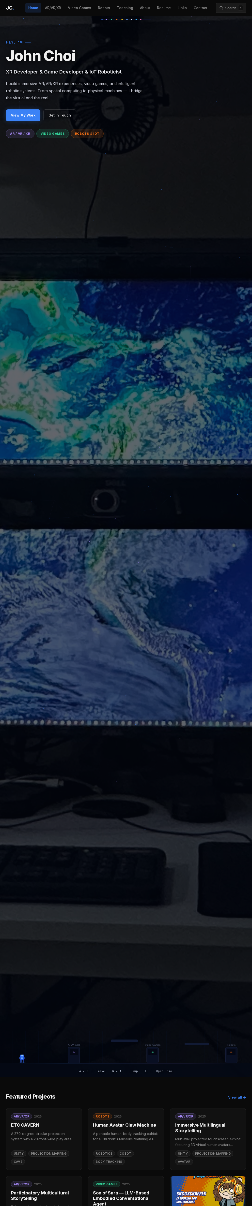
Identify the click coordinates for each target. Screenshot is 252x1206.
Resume (164, 8)
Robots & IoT (87, 133)
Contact (200, 8)
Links (182, 8)
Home (33, 8)
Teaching (125, 8)
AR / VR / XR (20, 133)
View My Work (23, 115)
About (145, 8)
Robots (104, 8)
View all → (237, 1097)
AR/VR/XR (53, 8)
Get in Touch (59, 115)
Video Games (79, 8)
